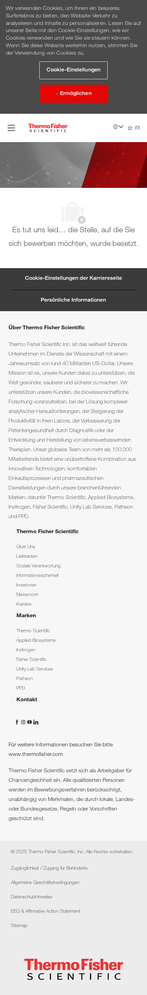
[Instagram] (24, 722)
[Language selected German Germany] (118, 126)
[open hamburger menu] (11, 128)
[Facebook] (18, 722)
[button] (73, 70)
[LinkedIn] (35, 722)
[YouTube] (30, 722)
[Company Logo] (48, 128)
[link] (25, 547)
